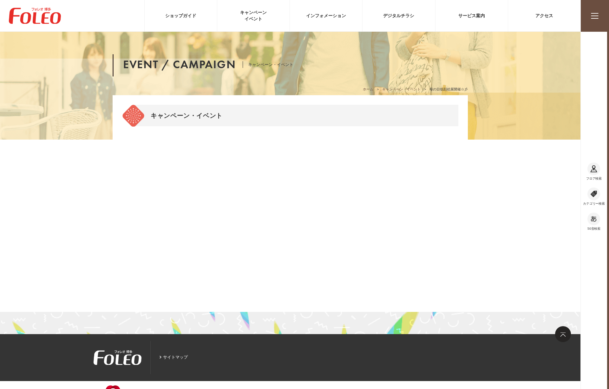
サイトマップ (175, 357)
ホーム (368, 89)
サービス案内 (471, 15)
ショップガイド (180, 15)
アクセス (544, 15)
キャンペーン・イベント (401, 89)
